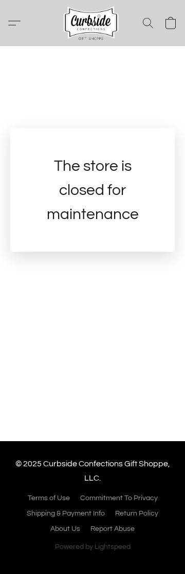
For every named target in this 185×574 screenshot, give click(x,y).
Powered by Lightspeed (93, 546)
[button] (92, 23)
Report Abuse (112, 528)
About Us (65, 528)
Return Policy (136, 513)
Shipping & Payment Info (66, 513)
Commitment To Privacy (119, 498)
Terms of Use (49, 498)
